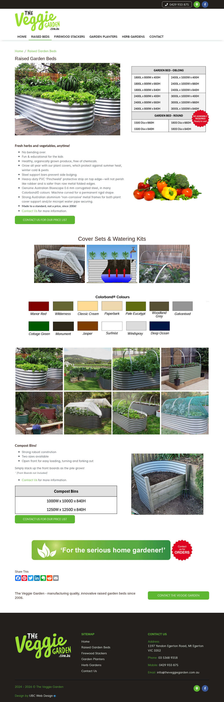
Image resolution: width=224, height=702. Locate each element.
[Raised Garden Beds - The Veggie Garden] (39, 369)
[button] (197, 4)
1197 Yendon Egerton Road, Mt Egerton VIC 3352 (176, 647)
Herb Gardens (91, 665)
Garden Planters (92, 659)
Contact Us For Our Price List (45, 220)
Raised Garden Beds (41, 51)
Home (19, 51)
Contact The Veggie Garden (179, 595)
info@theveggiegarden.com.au (178, 672)
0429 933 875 (178, 4)
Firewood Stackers (94, 653)
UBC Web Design (41, 695)
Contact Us (29, 210)
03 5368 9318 (168, 657)
